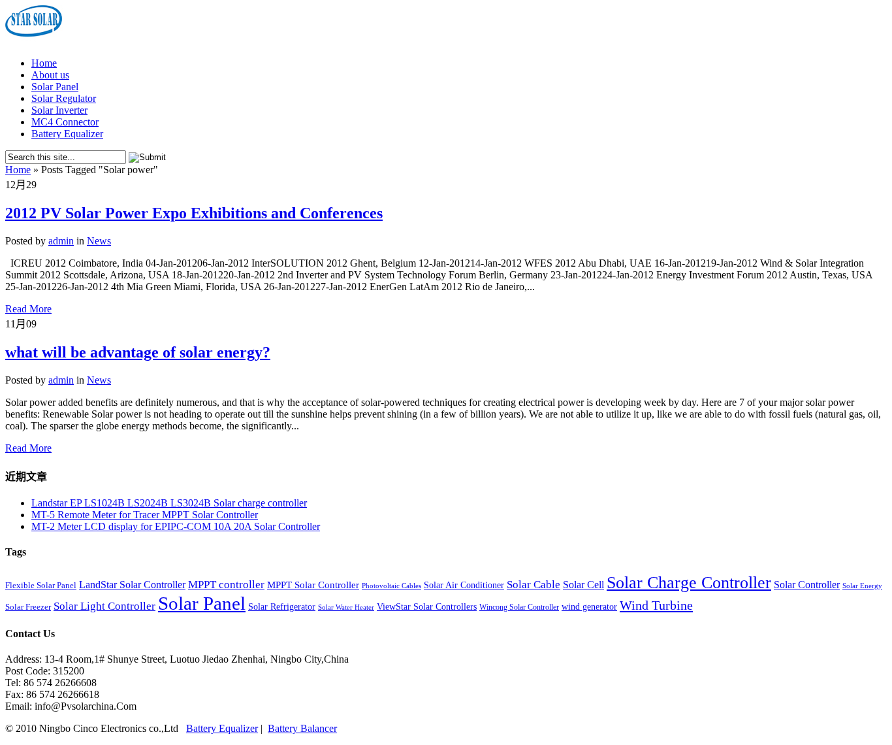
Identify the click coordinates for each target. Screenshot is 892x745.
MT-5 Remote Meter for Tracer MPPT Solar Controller (144, 514)
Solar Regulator (63, 98)
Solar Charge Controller (689, 582)
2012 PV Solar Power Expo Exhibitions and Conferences (194, 213)
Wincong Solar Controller (519, 607)
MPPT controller (226, 584)
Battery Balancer (302, 728)
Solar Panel (54, 86)
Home (44, 63)
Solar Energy (862, 585)
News (99, 240)
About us (50, 74)
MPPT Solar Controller (313, 584)
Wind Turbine (656, 605)
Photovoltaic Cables (391, 585)
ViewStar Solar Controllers (427, 606)
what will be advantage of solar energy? (137, 352)
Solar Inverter (59, 110)
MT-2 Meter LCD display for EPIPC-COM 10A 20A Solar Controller (175, 526)
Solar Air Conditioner (464, 585)
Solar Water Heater (346, 607)
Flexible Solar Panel (40, 585)
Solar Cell (583, 584)
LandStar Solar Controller (132, 584)
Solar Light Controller (104, 606)
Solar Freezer (28, 607)
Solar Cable (533, 584)
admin (61, 240)
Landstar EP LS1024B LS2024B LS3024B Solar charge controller (169, 502)
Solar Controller (807, 584)
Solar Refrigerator (281, 607)
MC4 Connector (65, 121)
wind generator (589, 607)
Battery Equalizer (67, 133)
